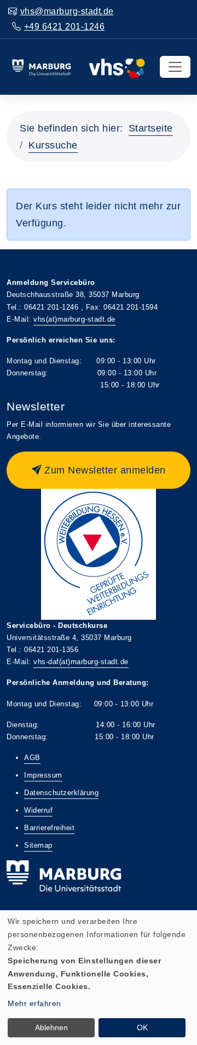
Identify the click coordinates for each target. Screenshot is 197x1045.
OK (142, 1027)
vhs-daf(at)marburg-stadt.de (81, 662)
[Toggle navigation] (175, 67)
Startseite (151, 128)
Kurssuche (53, 145)
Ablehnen (51, 1027)
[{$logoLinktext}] (78, 66)
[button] (98, 470)
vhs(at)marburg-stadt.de (74, 319)
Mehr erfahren (34, 1003)
